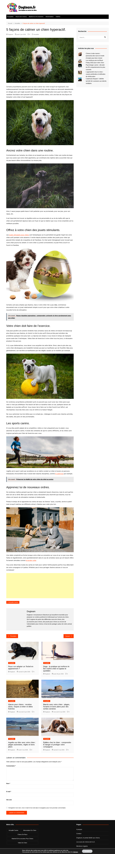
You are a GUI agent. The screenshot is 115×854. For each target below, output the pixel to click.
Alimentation (50, 16)
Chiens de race (22, 834)
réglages (75, 852)
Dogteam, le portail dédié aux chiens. (88, 838)
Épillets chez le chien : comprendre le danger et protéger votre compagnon (57, 744)
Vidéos (58, 16)
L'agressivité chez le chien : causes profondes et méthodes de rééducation (95, 74)
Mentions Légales (82, 846)
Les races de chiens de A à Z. (85, 842)
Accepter (87, 851)
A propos (79, 829)
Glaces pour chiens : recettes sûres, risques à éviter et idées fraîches (20, 706)
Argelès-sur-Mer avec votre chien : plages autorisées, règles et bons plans (22, 744)
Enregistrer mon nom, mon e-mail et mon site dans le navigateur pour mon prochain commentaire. (37, 808)
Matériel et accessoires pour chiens (22, 838)
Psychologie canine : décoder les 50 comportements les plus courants (95, 67)
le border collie (31, 560)
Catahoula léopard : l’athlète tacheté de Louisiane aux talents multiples (96, 81)
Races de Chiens (21, 16)
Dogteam (10, 34)
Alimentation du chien (29, 830)
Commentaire (11, 766)
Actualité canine (13, 602)
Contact (78, 833)
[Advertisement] (40, 585)
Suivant (67, 636)
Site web (9, 799)
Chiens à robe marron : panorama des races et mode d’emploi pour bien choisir (95, 56)
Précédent (13, 636)
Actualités (10, 16)
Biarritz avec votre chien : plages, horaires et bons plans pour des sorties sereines (56, 706)
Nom (8, 783)
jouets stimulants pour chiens (19, 235)
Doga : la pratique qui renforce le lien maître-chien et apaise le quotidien (56, 668)
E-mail (8, 791)
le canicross (59, 474)
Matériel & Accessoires (36, 16)
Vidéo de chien (22, 842)
